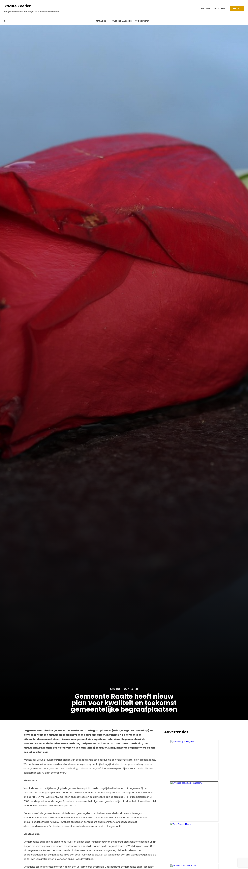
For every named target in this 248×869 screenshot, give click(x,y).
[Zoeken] (5, 21)
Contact (237, 8)
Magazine (101, 21)
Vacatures (219, 8)
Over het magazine (122, 21)
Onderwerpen (142, 21)
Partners (205, 8)
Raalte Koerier (17, 6)
